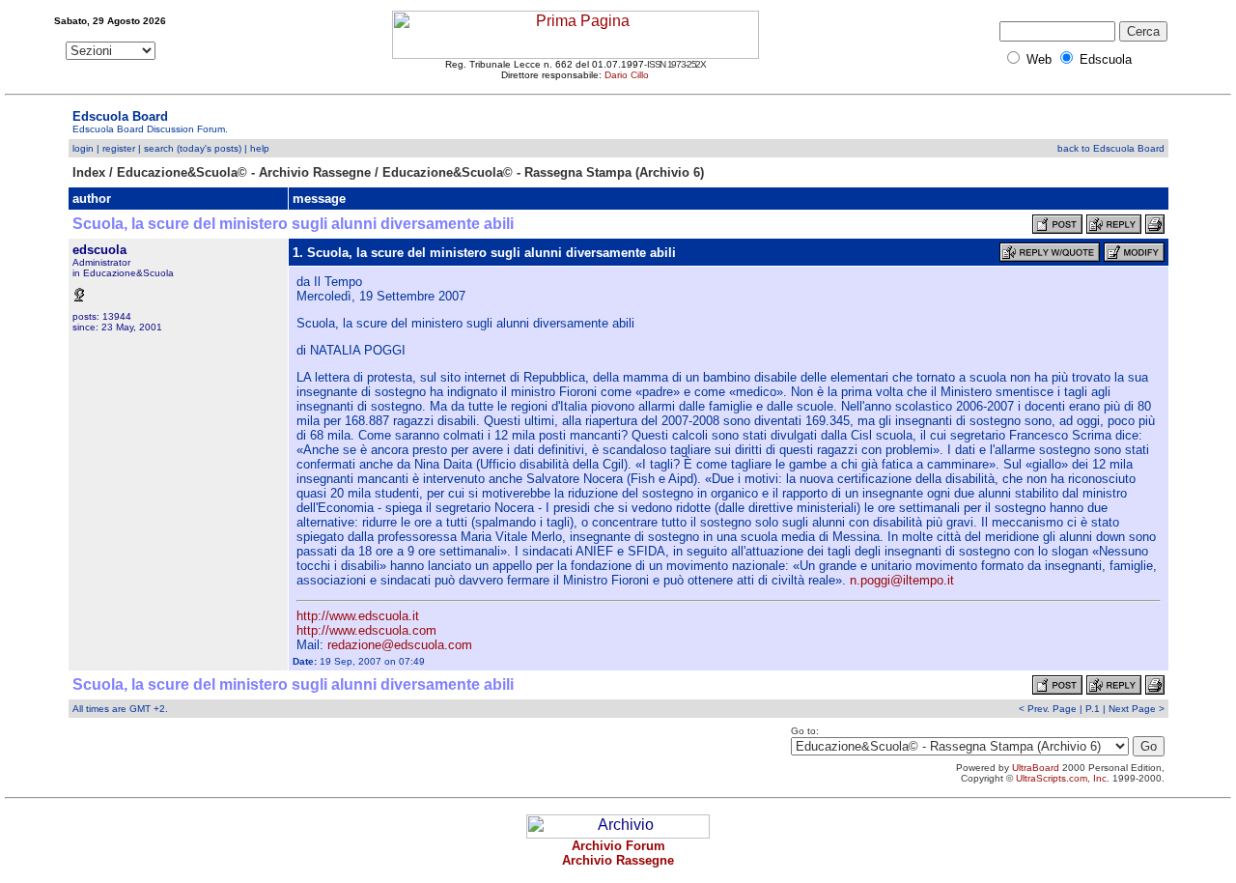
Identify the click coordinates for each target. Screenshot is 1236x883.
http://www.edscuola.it (357, 616)
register (118, 148)
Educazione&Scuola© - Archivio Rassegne (244, 172)
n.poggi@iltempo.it (902, 580)
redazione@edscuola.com (399, 645)
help (259, 148)
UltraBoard (1035, 767)
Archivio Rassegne (618, 860)
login (83, 148)
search (159, 148)
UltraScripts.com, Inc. (1063, 778)
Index (88, 172)
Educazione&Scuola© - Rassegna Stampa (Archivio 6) (543, 172)
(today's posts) (209, 148)
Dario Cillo (626, 75)
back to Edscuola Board (1111, 148)
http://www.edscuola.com (366, 630)
